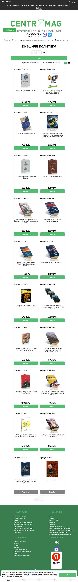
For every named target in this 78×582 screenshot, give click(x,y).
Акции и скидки (63, 5)
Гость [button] (40, 8)
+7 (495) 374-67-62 (34, 34)
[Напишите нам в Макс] (45, 35)
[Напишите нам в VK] (50, 35)
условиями (32, 572)
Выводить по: (50, 62)
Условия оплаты (41, 5)
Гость (73, 2)
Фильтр (39, 58)
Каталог (11, 30)
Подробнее (26, 492)
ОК (68, 575)
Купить (25, 105)
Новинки (16, 5)
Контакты (52, 5)
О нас (9, 5)
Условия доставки (27, 5)
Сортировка (25, 62)
